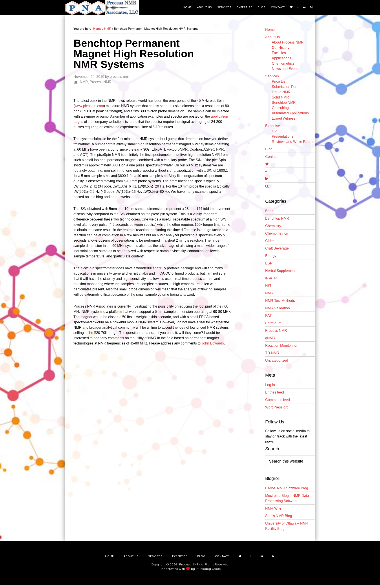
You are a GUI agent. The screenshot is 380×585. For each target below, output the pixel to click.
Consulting (280, 108)
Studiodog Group (208, 569)
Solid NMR (280, 97)
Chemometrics (283, 63)
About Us (272, 37)
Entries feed (274, 392)
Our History (280, 47)
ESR (269, 263)
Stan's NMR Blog (278, 516)
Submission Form (285, 87)
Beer (269, 211)
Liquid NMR (281, 92)
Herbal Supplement (280, 271)
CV (274, 131)
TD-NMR (272, 353)
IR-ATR (271, 278)
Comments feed (277, 400)
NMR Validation (277, 308)
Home (270, 29)
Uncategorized (276, 360)
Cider (269, 241)
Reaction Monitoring (281, 345)
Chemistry (273, 226)
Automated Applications (290, 113)
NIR (268, 286)
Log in (270, 385)
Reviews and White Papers (293, 142)
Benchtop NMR (284, 102)
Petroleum (273, 323)
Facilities (279, 53)
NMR (84, 82)
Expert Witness (283, 118)
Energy (270, 256)
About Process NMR (288, 42)
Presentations (282, 136)
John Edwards (212, 343)
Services (272, 76)
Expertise (272, 126)
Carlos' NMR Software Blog (286, 488)
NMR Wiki (273, 508)
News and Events (285, 69)
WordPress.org (277, 407)
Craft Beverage (277, 248)
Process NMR (100, 82)
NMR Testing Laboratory (104, 7)
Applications (281, 58)
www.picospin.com (89, 106)
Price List (279, 81)
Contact (271, 157)
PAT (268, 315)
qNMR (270, 338)
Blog (268, 149)
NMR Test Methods (280, 301)
